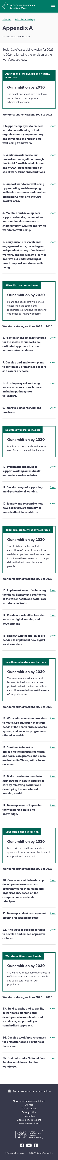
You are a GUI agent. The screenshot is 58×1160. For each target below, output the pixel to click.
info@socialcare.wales (15, 1153)
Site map (29, 1105)
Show (53, 126)
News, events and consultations (29, 1101)
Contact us (29, 1116)
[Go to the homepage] (18, 6)
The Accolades (29, 1108)
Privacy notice (29, 1112)
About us (6, 19)
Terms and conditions (29, 1123)
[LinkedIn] (36, 1145)
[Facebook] (22, 1145)
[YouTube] (29, 1145)
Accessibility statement (29, 1120)
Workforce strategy (25, 19)
